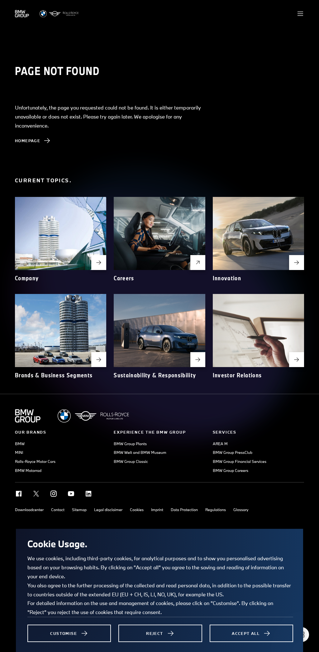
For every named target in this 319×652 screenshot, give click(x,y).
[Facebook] (18, 493)
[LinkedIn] (88, 493)
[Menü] (300, 13)
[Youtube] (71, 493)
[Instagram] (53, 493)
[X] (36, 493)
